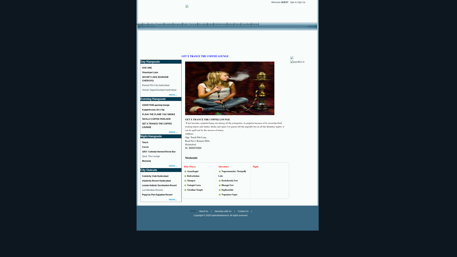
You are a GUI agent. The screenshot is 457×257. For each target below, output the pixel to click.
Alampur (191, 180)
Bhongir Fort (227, 185)
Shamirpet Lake (150, 72)
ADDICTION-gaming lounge (156, 105)
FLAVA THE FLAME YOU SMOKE (158, 114)
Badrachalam (193, 176)
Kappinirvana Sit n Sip (153, 110)
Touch (145, 142)
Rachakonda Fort (230, 180)
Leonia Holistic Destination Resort (159, 185)
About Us (203, 211)
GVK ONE (147, 68)
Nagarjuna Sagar (229, 194)
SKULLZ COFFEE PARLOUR (156, 119)
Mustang (146, 161)
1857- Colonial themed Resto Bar (159, 151)
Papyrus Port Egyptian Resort (157, 194)
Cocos (145, 147)
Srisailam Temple (195, 190)
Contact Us (243, 211)
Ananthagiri (192, 171)
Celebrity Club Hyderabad (155, 176)
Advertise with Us (223, 211)
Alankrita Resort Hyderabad (156, 181)
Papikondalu (227, 190)
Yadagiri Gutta (194, 185)
